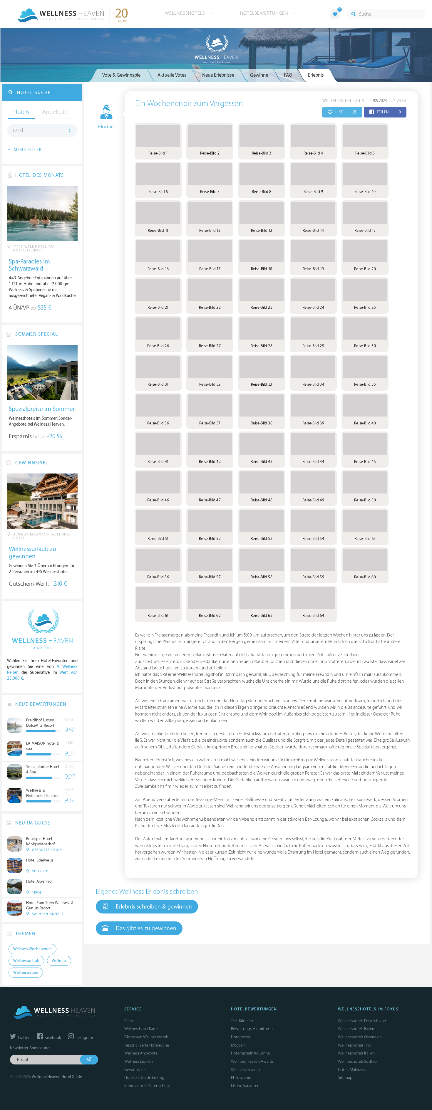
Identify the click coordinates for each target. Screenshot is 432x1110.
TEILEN (388, 112)
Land (18, 131)
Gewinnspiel (134, 1069)
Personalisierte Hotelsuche (146, 1045)
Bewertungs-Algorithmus (252, 1028)
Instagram (84, 1037)
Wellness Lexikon (138, 1061)
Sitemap (345, 1077)
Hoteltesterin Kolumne (250, 1053)
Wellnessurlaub (26, 960)
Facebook (52, 1037)
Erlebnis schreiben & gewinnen (153, 907)
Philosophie (241, 1077)
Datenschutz (159, 1085)
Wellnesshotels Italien (356, 1053)
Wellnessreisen (25, 972)
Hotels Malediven (353, 1069)
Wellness (59, 960)
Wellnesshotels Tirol (354, 1045)
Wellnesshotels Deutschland (362, 1020)
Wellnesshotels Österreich (360, 1037)
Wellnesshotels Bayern (357, 1028)
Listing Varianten (245, 1085)
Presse (129, 1020)
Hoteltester (240, 1037)
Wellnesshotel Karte (141, 1028)
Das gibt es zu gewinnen (145, 928)
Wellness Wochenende (32, 949)
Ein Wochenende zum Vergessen (189, 103)
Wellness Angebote (141, 1053)
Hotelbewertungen (265, 13)
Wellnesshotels (186, 13)
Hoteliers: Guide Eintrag (144, 1077)
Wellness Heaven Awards (252, 1061)
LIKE (345, 112)
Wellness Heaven (245, 1069)
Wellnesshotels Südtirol (358, 1061)
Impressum (133, 1085)
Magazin (238, 1045)
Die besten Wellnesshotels (146, 1037)
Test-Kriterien (242, 1020)
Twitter (23, 1037)
